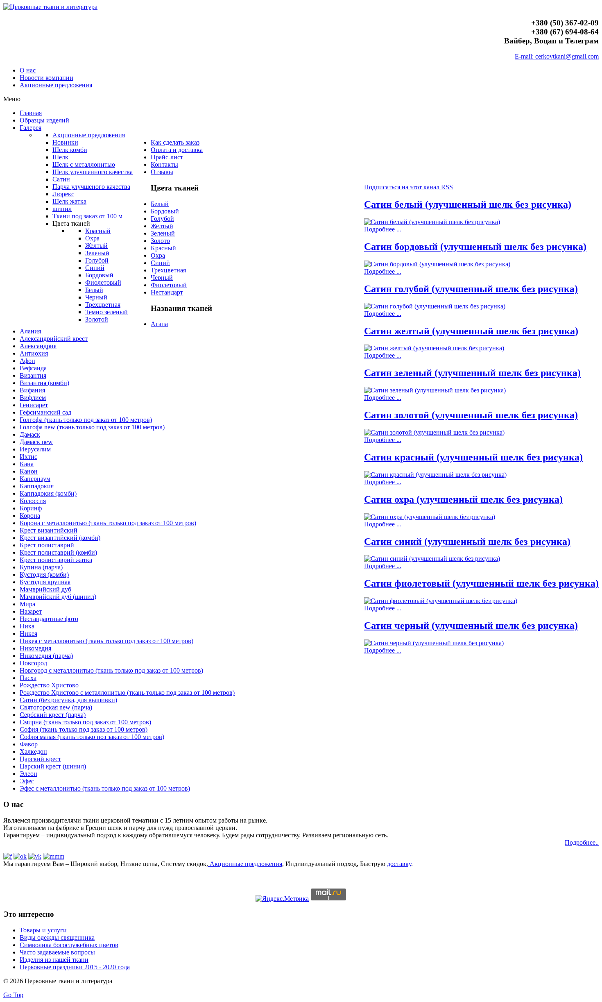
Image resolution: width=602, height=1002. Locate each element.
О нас (28, 70)
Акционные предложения (56, 85)
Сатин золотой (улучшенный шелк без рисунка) (471, 415)
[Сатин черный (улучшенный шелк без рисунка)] (434, 642)
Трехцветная (168, 270)
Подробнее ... (382, 229)
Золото (160, 240)
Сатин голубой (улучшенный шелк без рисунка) (471, 288)
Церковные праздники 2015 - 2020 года (75, 966)
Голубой (162, 218)
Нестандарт (167, 292)
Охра (158, 255)
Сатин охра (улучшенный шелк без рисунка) (463, 499)
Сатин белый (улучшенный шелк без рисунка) (467, 204)
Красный (163, 248)
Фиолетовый (169, 284)
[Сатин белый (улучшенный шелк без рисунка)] (432, 221)
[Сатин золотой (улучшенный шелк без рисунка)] (434, 432)
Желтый (162, 225)
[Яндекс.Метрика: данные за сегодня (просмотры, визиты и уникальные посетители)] (282, 898)
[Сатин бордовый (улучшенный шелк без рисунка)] (437, 264)
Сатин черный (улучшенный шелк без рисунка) (471, 625)
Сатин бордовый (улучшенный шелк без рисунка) (475, 246)
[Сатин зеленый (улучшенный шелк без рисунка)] (435, 390)
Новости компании (46, 77)
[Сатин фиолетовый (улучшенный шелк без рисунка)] (440, 600)
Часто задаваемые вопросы (57, 952)
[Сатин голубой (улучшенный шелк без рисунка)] (434, 306)
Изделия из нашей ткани (54, 959)
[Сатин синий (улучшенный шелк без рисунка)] (432, 558)
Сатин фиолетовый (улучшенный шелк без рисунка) (481, 583)
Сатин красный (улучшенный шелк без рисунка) (473, 457)
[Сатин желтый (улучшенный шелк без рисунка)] (434, 348)
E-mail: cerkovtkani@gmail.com (557, 56)
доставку (399, 863)
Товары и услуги (43, 930)
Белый (160, 203)
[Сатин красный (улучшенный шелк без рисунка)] (435, 474)
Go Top (13, 994)
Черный (162, 277)
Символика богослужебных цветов (69, 944)
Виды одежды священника (57, 937)
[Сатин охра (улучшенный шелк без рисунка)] (429, 516)
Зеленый (163, 233)
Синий (160, 262)
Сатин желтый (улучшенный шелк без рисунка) (471, 331)
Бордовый (165, 211)
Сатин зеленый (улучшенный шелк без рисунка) (472, 372)
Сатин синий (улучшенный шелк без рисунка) (467, 541)
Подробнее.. (582, 842)
